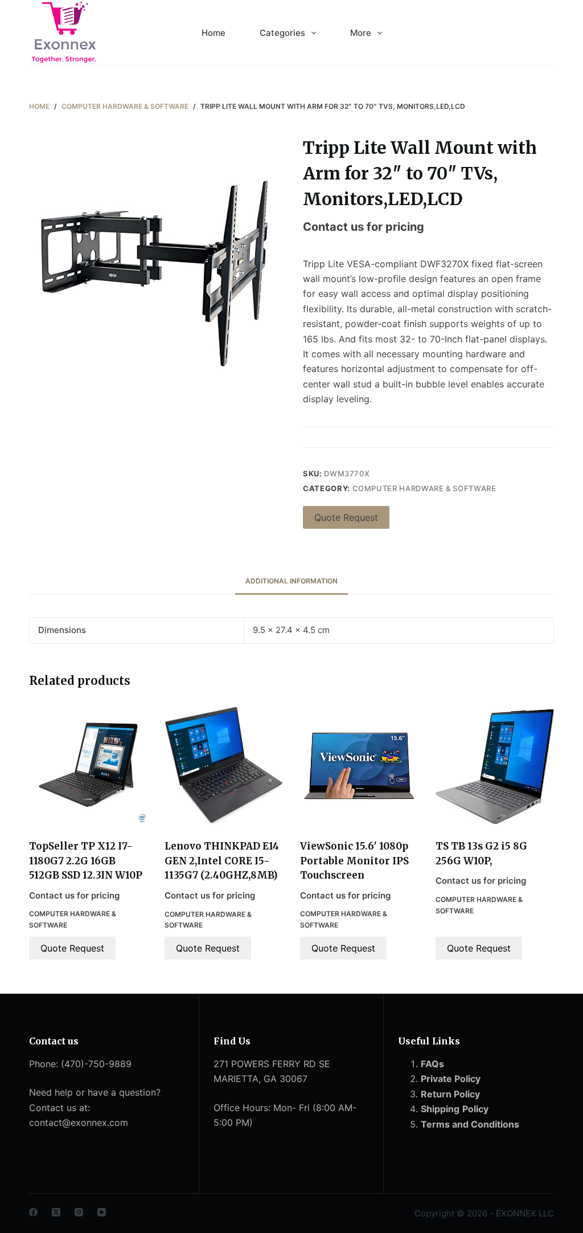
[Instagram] (79, 1212)
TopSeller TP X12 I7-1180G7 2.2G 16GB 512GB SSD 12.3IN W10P (85, 860)
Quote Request (346, 517)
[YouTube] (101, 1212)
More (360, 32)
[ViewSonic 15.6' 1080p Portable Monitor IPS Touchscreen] (359, 766)
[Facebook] (33, 1212)
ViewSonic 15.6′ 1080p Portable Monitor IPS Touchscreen (354, 860)
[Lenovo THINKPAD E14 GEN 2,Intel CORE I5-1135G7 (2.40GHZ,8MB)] (224, 766)
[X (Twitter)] (56, 1212)
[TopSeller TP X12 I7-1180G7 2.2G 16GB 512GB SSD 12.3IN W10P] (88, 766)
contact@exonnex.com (78, 1122)
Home (213, 32)
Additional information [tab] (291, 581)
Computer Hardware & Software (424, 488)
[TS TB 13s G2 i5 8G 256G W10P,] (495, 766)
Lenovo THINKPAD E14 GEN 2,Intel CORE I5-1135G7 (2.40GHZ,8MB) (222, 860)
